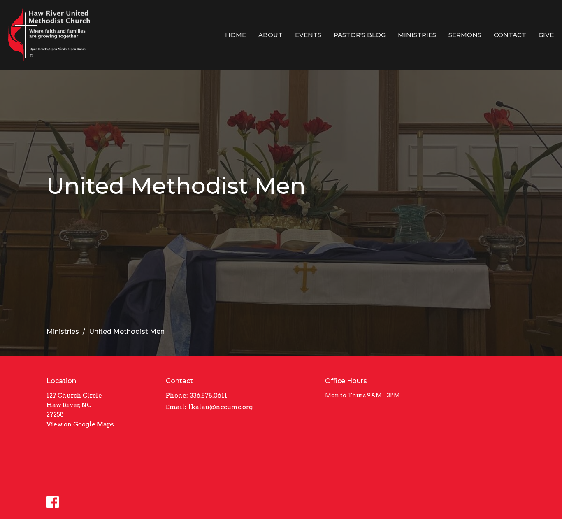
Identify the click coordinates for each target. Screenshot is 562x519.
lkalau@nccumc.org (220, 407)
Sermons (464, 35)
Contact (510, 35)
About (270, 35)
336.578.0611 (208, 395)
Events (308, 35)
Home (235, 35)
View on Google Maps (80, 424)
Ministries (417, 35)
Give (546, 35)
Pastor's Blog (360, 35)
